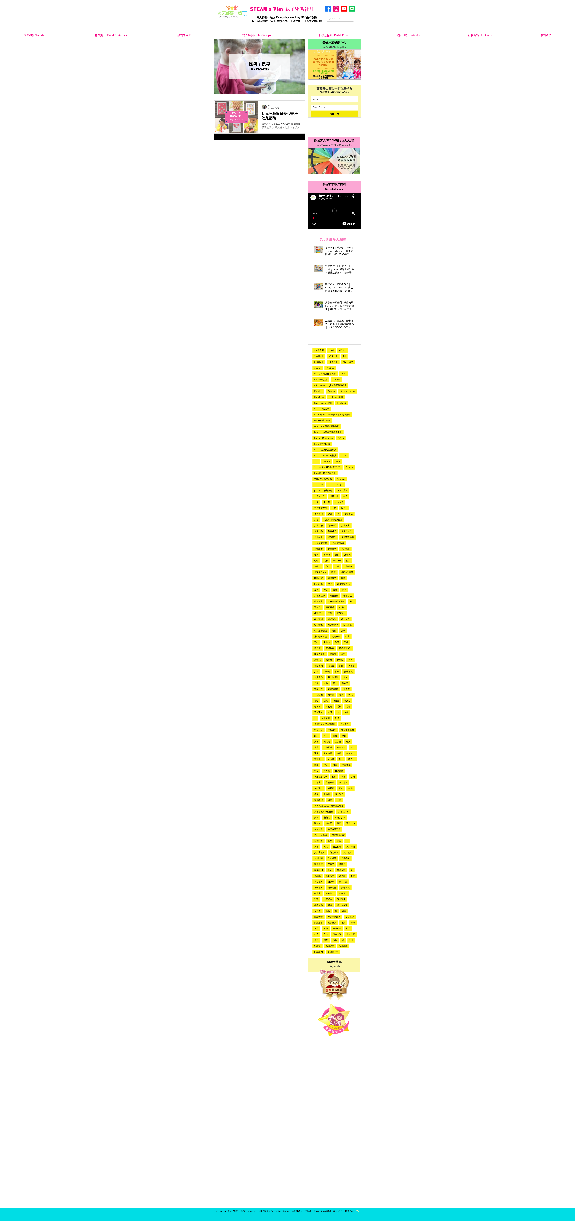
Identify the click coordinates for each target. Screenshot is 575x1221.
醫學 (344, 911)
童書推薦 (343, 782)
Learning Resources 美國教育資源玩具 (332, 414)
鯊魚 (335, 940)
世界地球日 (319, 496)
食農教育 (350, 934)
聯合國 (329, 823)
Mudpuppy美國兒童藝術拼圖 (328, 432)
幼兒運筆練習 (320, 630)
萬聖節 (331, 864)
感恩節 (340, 659)
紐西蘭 (331, 788)
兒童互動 (318, 525)
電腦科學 (337, 928)
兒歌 (316, 519)
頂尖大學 (337, 934)
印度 (328, 566)
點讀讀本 (343, 946)
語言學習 (328, 899)
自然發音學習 (320, 835)
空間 (353, 776)
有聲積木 (318, 695)
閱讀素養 (318, 916)
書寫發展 (318, 689)
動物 (316, 560)
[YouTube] (344, 9)
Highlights (319, 397)
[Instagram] (336, 9)
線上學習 (339, 794)
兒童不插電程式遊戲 (333, 519)
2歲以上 (342, 350)
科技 (316, 770)
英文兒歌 (337, 846)
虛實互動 (341, 870)
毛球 (348, 706)
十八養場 (337, 560)
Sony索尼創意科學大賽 (325, 473)
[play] (354, 77)
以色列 (344, 508)
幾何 (334, 630)
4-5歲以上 (333, 356)
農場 (330, 905)
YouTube (341, 478)
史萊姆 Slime (320, 572)
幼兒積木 (318, 624)
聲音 (339, 823)
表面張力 (318, 881)
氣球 (330, 712)
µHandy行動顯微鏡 (323, 490)
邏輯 (328, 911)
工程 (330, 613)
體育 (326, 940)
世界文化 (334, 496)
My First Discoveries (323, 438)
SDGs (344, 455)
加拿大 (347, 554)
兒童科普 (332, 531)
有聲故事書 (333, 689)
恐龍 (346, 642)
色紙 (339, 841)
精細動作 (318, 788)
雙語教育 (349, 916)
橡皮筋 (347, 700)
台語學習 (348, 566)
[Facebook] (328, 9)
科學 (335, 765)
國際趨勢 (332, 578)
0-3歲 (331, 350)
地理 (330, 584)
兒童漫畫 (345, 525)
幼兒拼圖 (318, 619)
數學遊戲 (348, 671)
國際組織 (318, 578)
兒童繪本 (318, 537)
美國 (339, 800)
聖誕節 (317, 823)
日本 (316, 683)
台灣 (337, 566)
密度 (352, 601)
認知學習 (330, 893)
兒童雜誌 (332, 549)
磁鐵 (316, 765)
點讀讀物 (318, 951)
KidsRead (341, 403)
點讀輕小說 (333, 951)
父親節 (338, 741)
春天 (335, 683)
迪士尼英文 (342, 905)
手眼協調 (318, 665)
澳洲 (344, 735)
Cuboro (336, 379)
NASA (341, 438)
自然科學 (318, 841)
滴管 (335, 735)
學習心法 (347, 595)
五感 (334, 508)
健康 (330, 514)
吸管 (333, 572)
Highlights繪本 (336, 397)
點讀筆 (317, 946)
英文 (326, 846)
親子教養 (318, 887)
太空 (344, 589)
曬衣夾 (345, 683)
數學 (337, 671)
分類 (337, 554)
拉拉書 (331, 665)
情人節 (317, 648)
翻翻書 (327, 817)
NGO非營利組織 (322, 443)
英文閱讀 (318, 858)
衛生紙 (342, 876)
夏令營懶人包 (343, 584)
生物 (339, 753)
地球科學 (318, 584)
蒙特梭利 (318, 870)
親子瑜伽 (332, 887)
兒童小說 (332, 525)
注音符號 (332, 730)
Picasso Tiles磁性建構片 (325, 455)
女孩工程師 (319, 595)
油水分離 (325, 718)
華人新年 (318, 864)
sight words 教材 (336, 484)
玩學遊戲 (341, 747)
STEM (337, 461)
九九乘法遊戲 (320, 508)
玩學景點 (328, 747)
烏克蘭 (327, 741)
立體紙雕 (330, 782)
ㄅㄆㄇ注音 (342, 490)
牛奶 (348, 741)
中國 (345, 496)
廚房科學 (336, 636)
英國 (316, 846)
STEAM (326, 461)
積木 (343, 776)
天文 (326, 589)
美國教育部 (343, 811)
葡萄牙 (342, 864)
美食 (316, 817)
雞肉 (353, 922)
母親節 (317, 706)
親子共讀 (343, 881)
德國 (337, 642)
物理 (316, 747)
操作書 (327, 671)
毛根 (339, 706)
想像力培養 (319, 654)
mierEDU (318, 484)
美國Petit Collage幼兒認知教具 (328, 805)
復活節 (327, 642)
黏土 (351, 940)
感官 (343, 654)
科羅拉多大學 (320, 776)
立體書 (317, 782)
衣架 (353, 876)
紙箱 (316, 794)
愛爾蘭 (333, 654)
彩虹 (316, 642)
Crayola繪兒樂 (320, 379)
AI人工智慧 (348, 362)
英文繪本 (334, 852)
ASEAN (317, 368)
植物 (316, 700)
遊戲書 (317, 911)
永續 (346, 712)
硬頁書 (331, 759)
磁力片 (351, 759)
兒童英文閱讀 (338, 543)
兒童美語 (332, 537)
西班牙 (331, 881)
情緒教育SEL (345, 648)
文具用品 (318, 677)
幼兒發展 (345, 619)
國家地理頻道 (347, 572)
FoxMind (318, 391)
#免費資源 (319, 350)
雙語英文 (332, 922)
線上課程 (318, 800)
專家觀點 (330, 607)
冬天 (316, 554)
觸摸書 (317, 893)
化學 (326, 560)
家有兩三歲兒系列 (336, 601)
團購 (343, 578)
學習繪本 (318, 601)
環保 (316, 753)
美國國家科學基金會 (323, 811)
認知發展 (343, 893)
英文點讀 (332, 858)
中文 (316, 502)
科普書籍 (339, 770)
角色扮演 (345, 887)
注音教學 (344, 724)
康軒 (343, 630)
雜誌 (343, 922)
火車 (316, 741)
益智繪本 (350, 753)
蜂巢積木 (330, 876)
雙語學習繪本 (334, 916)
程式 (334, 776)
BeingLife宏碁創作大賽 (325, 373)
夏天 (316, 589)
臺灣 (330, 841)
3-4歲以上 (318, 356)
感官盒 (329, 659)
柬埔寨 (331, 695)
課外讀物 (341, 899)
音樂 (326, 934)
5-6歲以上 (318, 362)
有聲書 (346, 689)
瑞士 (353, 747)
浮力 (316, 735)
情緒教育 (330, 648)
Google (331, 391)
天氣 (335, 589)
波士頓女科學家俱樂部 (324, 724)
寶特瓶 (317, 607)
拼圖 (341, 665)
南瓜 (348, 560)
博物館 (317, 566)
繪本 (330, 800)
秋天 (326, 765)
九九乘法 (339, 502)
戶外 (350, 659)
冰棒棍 (327, 554)
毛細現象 (318, 712)
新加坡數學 (333, 677)
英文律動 (350, 846)
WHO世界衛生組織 (323, 478)
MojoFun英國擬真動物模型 (326, 426)
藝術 (330, 870)
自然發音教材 (338, 835)
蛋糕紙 (317, 876)
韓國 (316, 934)
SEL (316, 461)
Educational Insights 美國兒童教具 (330, 385)
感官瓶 (317, 659)
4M (344, 356)
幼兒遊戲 (347, 624)
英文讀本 (347, 852)
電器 (316, 928)
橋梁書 (336, 700)
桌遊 (341, 695)
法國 (337, 718)
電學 (326, 928)
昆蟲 (326, 683)
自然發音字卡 (334, 829)
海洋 (326, 735)
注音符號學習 (347, 730)
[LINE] (352, 9)
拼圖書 (351, 665)
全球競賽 (345, 549)
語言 (316, 899)
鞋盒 (348, 928)
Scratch (349, 467)
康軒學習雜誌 (320, 636)
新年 (345, 677)
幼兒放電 (332, 619)
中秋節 (327, 502)
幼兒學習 (341, 613)
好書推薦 (334, 595)
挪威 (316, 671)
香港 (316, 940)
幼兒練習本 (333, 624)
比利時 (329, 706)
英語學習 (345, 858)
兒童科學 (318, 531)
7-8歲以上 (333, 362)
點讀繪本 (330, 946)
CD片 (343, 373)
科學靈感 (346, 765)
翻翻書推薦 (340, 817)
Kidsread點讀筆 (321, 408)
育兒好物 (350, 823)
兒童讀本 (318, 549)
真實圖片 (318, 759)
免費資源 (348, 514)
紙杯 (341, 788)
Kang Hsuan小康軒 (323, 403)
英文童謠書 (319, 852)
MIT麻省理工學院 (322, 420)
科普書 (327, 770)
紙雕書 (327, 794)
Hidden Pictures (347, 391)
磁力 (341, 759)
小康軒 (342, 607)
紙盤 (350, 788)
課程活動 (318, 905)
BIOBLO (330, 368)
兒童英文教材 (320, 543)
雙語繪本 (318, 922)
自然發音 (318, 829)
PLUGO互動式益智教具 (325, 449)
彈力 (347, 636)
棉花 (350, 695)
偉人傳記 (318, 514)
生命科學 (328, 753)
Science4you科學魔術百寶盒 (327, 467)
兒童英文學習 (347, 537)
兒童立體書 (346, 531)
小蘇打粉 (318, 613)
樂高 (326, 700)
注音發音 (318, 730)
